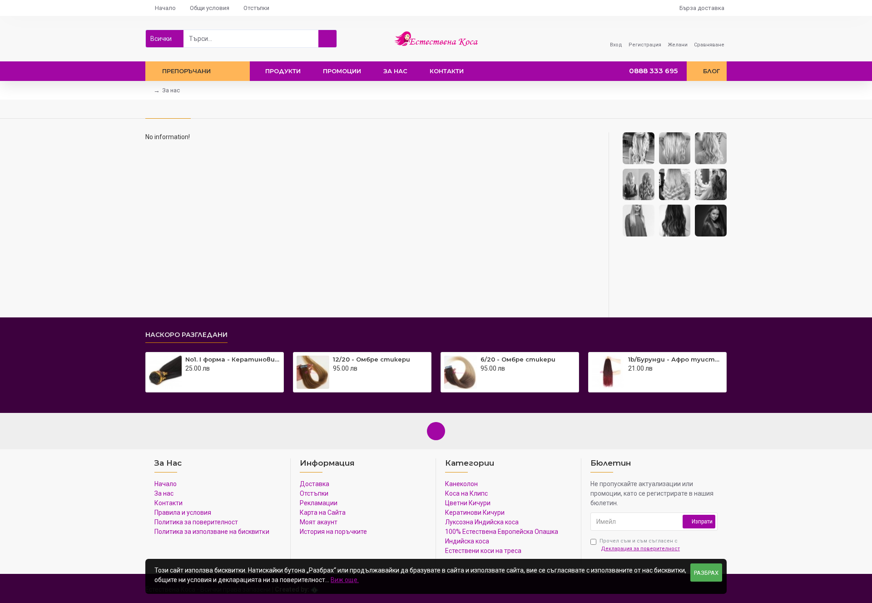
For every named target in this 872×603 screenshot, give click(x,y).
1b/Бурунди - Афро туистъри (675, 359)
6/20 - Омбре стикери (518, 359)
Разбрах (706, 572)
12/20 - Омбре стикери (371, 359)
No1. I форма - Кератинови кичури (232, 359)
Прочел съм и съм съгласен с (640, 545)
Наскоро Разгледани (186, 335)
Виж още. (345, 579)
